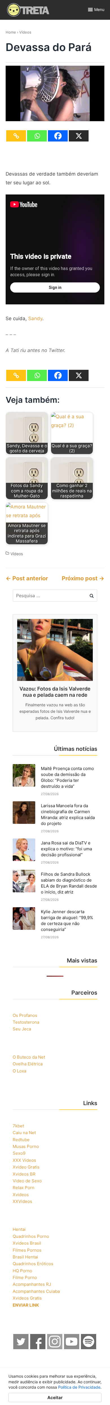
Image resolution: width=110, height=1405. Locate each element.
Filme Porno (25, 1277)
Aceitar (55, 1397)
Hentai (19, 1229)
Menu (99, 9)
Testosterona (26, 1022)
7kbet (18, 1126)
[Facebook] (58, 135)
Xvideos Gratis (27, 1298)
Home (11, 32)
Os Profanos (25, 1015)
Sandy (35, 318)
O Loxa (19, 1071)
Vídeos (25, 32)
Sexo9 (19, 1153)
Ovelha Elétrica (28, 1064)
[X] (79, 135)
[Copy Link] (16, 135)
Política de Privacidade (79, 1387)
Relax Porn (23, 1187)
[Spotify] (89, 1347)
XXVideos (22, 1201)
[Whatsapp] (37, 135)
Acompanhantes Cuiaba (36, 1291)
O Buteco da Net (29, 1057)
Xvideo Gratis (26, 1167)
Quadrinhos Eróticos (33, 1263)
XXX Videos (24, 1160)
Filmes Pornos (27, 1250)
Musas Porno (26, 1146)
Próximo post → (83, 578)
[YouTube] (72, 1347)
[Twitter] (21, 1347)
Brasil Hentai (25, 1257)
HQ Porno (22, 1270)
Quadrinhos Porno (31, 1236)
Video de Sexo (27, 1180)
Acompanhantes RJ (32, 1284)
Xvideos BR (24, 1174)
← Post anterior (27, 578)
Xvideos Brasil (27, 1243)
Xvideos (21, 1194)
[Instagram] (55, 1347)
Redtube (21, 1139)
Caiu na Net (24, 1132)
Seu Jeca (22, 1029)
